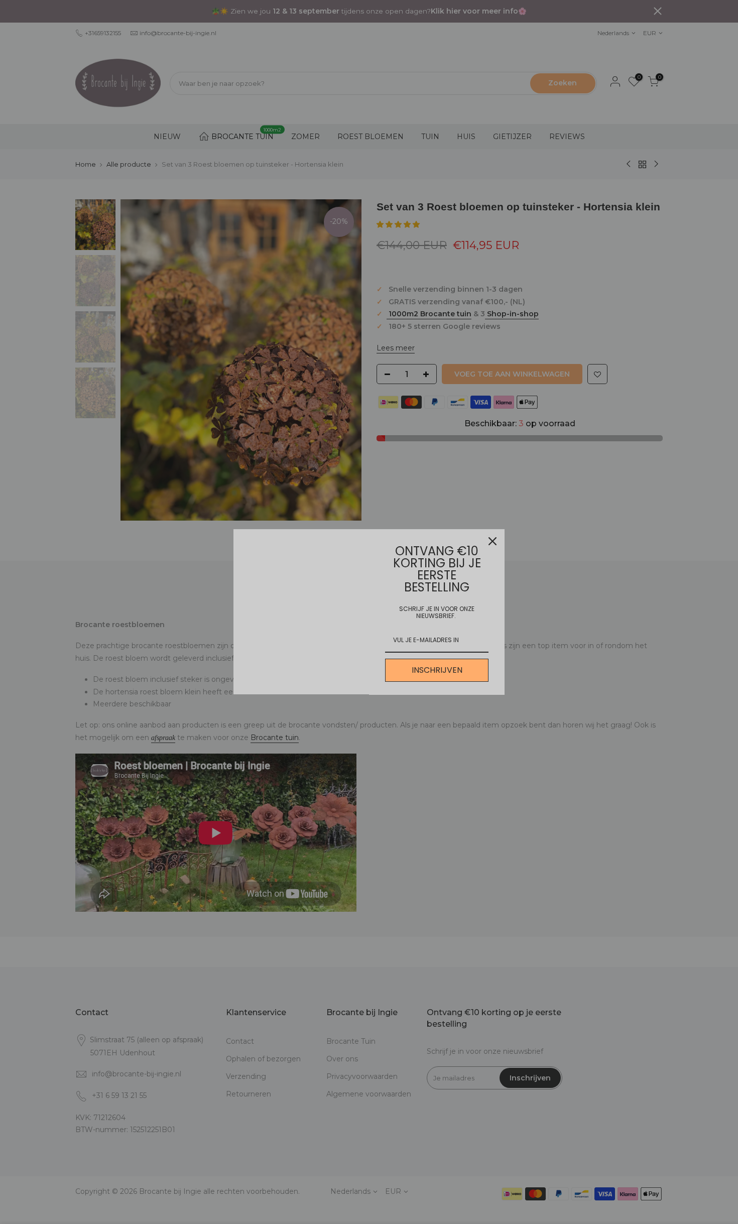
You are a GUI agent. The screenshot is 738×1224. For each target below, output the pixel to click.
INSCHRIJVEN (437, 670)
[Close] (492, 541)
